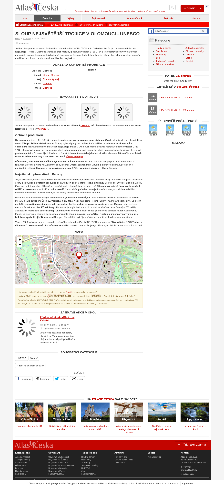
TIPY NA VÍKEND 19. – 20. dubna (176, 110)
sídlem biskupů (74, 156)
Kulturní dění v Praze (123, 460)
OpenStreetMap (125, 283)
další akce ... (20, 474)
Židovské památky (194, 48)
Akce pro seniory (22, 460)
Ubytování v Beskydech (58, 468)
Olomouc (47, 83)
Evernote (45, 379)
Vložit (191, 8)
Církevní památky (194, 51)
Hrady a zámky (163, 48)
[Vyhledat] (172, 7)
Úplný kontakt (187, 474)
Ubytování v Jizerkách (58, 462)
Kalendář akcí (134, 18)
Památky (47, 18)
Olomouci (43, 128)
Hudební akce (21, 471)
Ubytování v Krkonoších (58, 457)
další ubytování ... (56, 474)
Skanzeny (161, 54)
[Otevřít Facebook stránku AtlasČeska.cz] (178, 31)
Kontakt (196, 18)
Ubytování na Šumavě (58, 460)
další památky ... (88, 474)
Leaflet (113, 283)
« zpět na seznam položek (30, 365)
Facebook (25, 379)
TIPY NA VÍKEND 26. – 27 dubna (176, 97)
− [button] (20, 244)
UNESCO (85, 125)
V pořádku (187, 483)
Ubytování (168, 18)
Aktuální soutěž (154, 457)
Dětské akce (20, 465)
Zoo (158, 57)
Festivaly (19, 468)
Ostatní (34, 358)
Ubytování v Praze (56, 471)
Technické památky (166, 61)
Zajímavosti (98, 18)
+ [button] (20, 240)
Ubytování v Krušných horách (61, 465)
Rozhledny (161, 51)
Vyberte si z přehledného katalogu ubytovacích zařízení (128, 429)
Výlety (71, 18)
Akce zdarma (21, 462)
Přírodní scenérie (165, 64)
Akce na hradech (22, 457)
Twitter (62, 379)
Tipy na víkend (120, 457)
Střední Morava (51, 75)
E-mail (79, 379)
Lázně (188, 57)
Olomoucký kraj (51, 79)
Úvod (25, 18)
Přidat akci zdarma (193, 444)
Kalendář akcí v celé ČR (29, 426)
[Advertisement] (178, 169)
